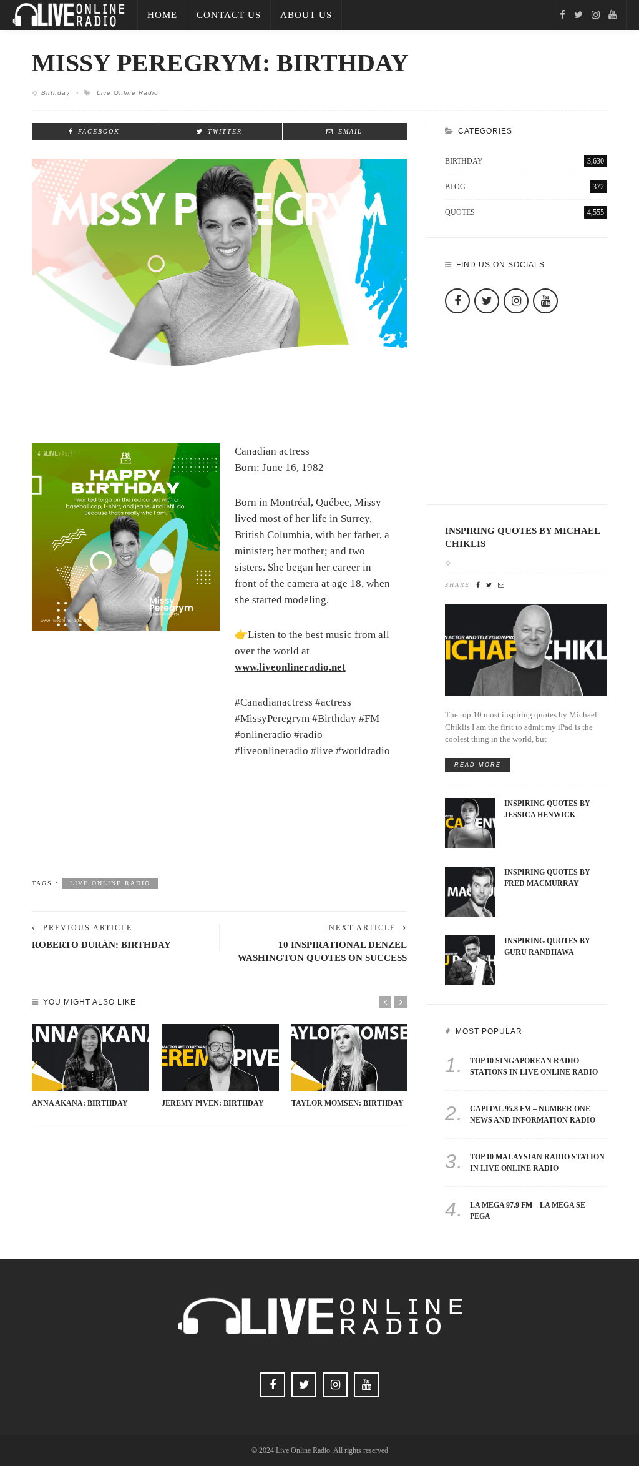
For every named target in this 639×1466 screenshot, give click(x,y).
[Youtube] (612, 15)
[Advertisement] (220, 835)
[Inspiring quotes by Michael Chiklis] (526, 649)
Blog (524, 186)
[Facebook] (562, 15)
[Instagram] (595, 15)
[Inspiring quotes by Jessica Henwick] (470, 822)
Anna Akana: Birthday (80, 1103)
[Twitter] (578, 15)
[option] (90, 1066)
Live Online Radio (128, 92)
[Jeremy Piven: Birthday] (220, 1057)
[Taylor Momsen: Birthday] (350, 1057)
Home (162, 15)
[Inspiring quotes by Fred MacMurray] (470, 891)
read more (477, 765)
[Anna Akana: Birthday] (90, 1057)
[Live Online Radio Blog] (68, 14)
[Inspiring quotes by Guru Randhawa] (470, 959)
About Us (306, 15)
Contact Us (229, 15)
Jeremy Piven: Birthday (213, 1103)
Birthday (55, 92)
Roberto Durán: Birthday (101, 944)
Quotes (524, 212)
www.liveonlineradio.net (290, 667)
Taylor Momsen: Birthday (347, 1103)
